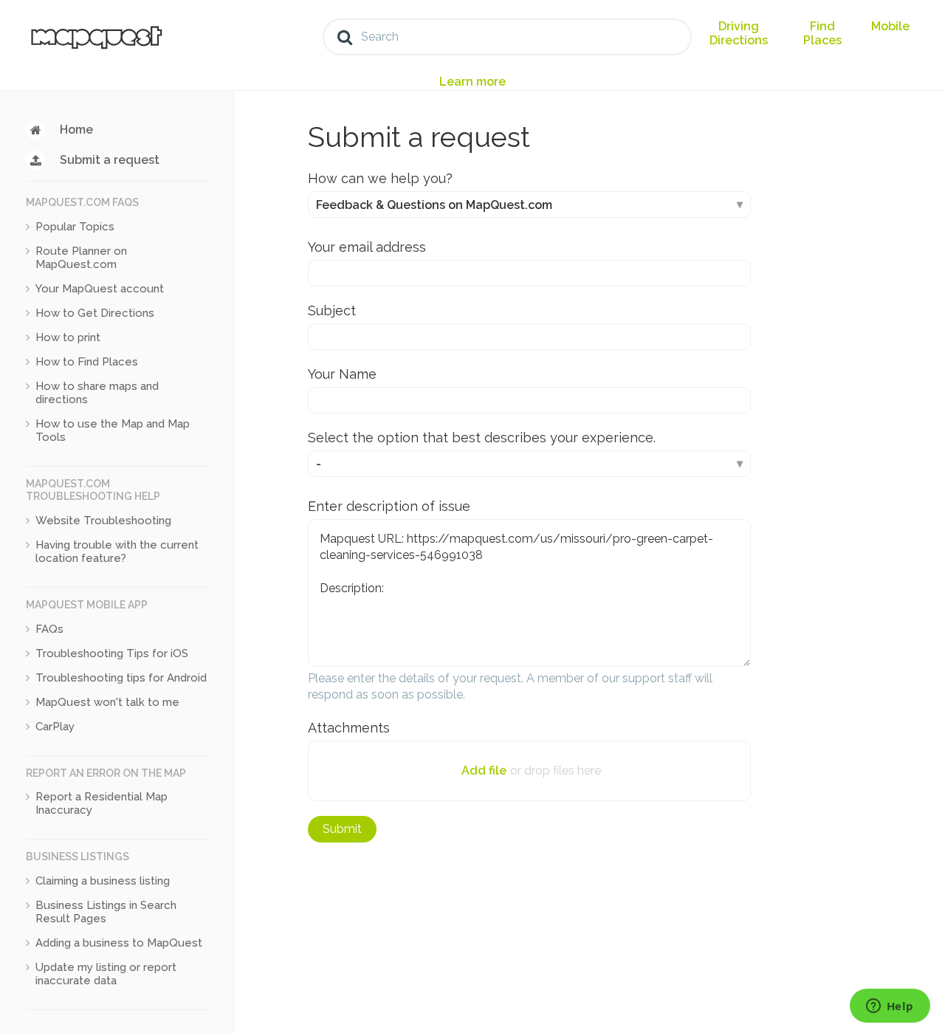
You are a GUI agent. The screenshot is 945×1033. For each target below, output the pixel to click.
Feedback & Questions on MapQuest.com (434, 205)
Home (76, 130)
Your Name (342, 374)
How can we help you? (380, 178)
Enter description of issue (389, 506)
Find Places (822, 33)
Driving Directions (738, 33)
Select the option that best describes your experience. (482, 437)
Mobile (890, 26)
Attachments (349, 727)
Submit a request (109, 160)
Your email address (367, 247)
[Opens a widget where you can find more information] (889, 1007)
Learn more (472, 82)
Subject (332, 310)
